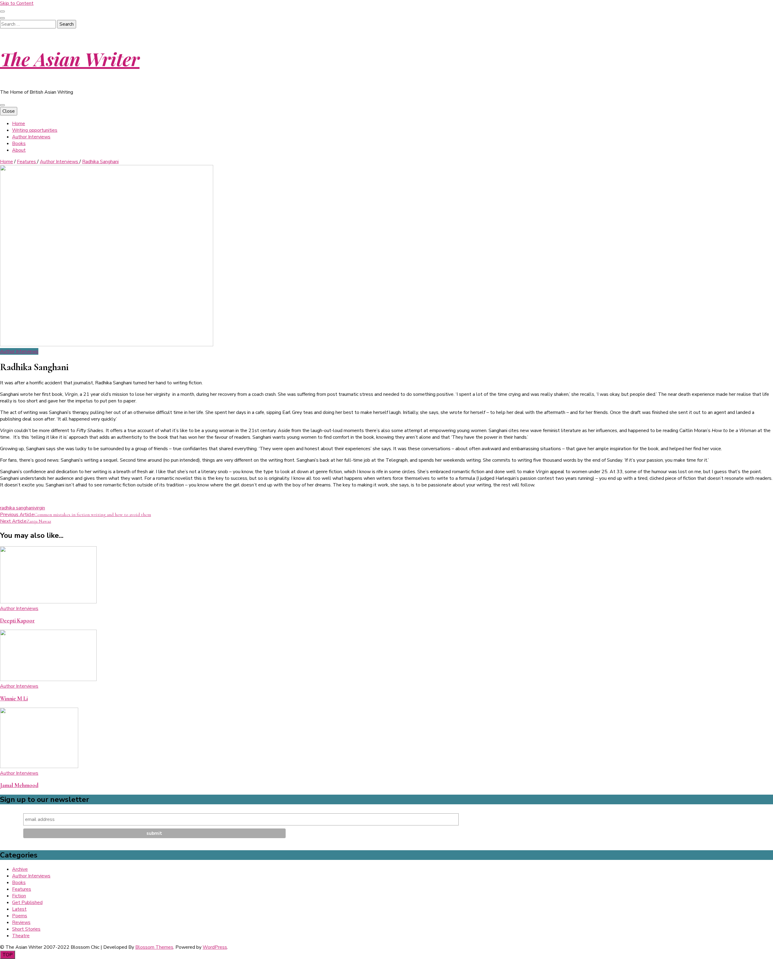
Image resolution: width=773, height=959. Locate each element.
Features (21, 889)
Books (19, 143)
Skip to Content (17, 3)
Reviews (21, 922)
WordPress (215, 947)
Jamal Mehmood (19, 785)
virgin (39, 508)
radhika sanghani (17, 508)
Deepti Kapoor (17, 620)
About (19, 150)
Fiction (19, 896)
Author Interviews (31, 137)
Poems (19, 915)
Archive (20, 869)
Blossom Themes (154, 947)
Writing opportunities (34, 130)
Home (18, 123)
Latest (19, 909)
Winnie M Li (14, 698)
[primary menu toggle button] (2, 105)
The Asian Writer (70, 59)
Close (8, 111)
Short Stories (26, 929)
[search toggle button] (2, 18)
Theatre (21, 935)
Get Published (27, 902)
